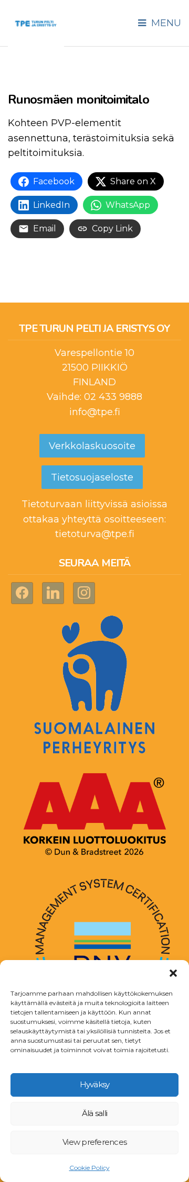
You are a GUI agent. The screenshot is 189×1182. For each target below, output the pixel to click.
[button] (173, 973)
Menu (165, 23)
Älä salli (94, 1113)
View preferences (94, 1142)
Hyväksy (95, 1084)
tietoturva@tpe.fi (94, 534)
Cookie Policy (89, 1168)
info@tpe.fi (94, 412)
